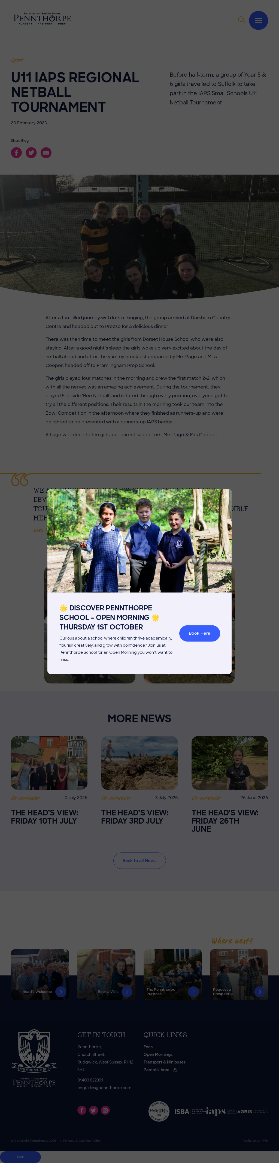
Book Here (199, 633)
